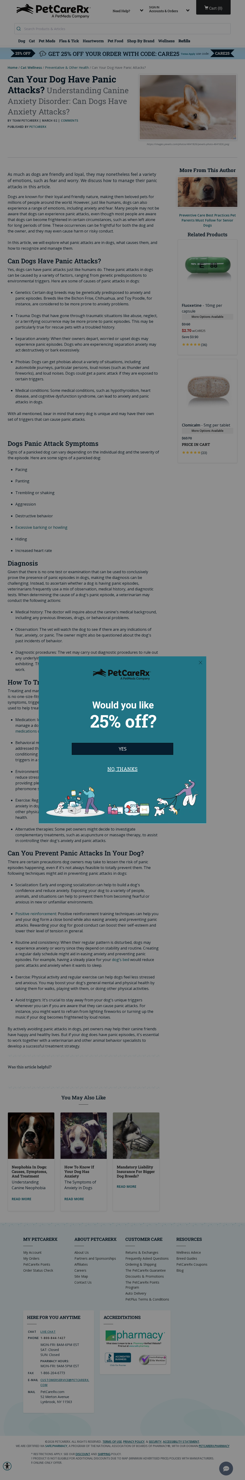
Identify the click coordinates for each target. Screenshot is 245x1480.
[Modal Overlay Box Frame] (122, 740)
